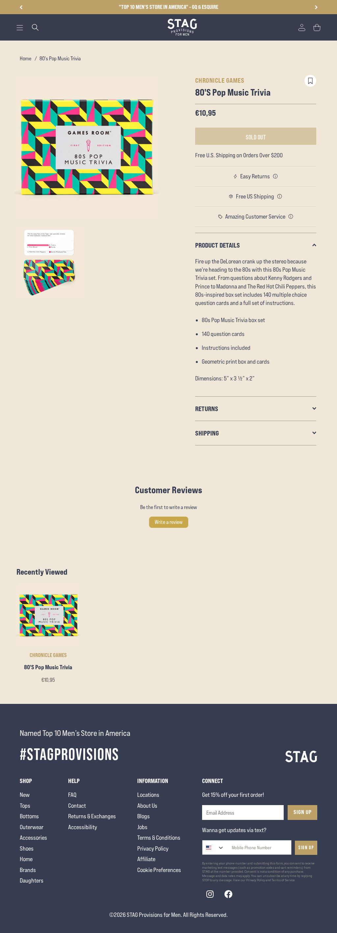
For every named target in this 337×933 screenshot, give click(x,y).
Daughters (31, 880)
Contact (77, 805)
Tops (25, 805)
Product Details (217, 245)
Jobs (142, 827)
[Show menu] (20, 28)
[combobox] (213, 847)
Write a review (169, 522)
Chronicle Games (220, 80)
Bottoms (29, 816)
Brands (28, 869)
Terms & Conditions (158, 837)
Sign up (306, 848)
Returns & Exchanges (92, 816)
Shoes (27, 848)
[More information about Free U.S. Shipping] (280, 196)
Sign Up (303, 812)
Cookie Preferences (159, 869)
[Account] (301, 27)
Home (25, 58)
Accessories (33, 837)
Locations (148, 794)
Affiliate (146, 859)
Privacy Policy (152, 848)
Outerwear (31, 827)
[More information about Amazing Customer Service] (291, 217)
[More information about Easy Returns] (275, 176)
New (25, 794)
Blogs (143, 816)
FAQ (72, 794)
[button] (316, 7)
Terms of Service (283, 880)
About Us (147, 805)
